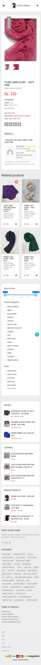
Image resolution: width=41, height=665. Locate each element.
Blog (3, 639)
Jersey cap (27, 567)
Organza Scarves (8, 580)
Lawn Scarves (9, 88)
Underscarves (12, 360)
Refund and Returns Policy (10, 619)
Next (35, 37)
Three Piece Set (8, 218)
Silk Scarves (20, 590)
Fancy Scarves (29, 212)
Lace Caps (10, 570)
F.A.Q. (3, 643)
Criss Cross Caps (8, 561)
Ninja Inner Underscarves (23, 577)
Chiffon (30, 554)
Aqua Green (11, 385)
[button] (16, 224)
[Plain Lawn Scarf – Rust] (11, 74)
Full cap (17, 564)
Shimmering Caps (15, 587)
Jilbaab (10, 332)
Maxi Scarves (32, 570)
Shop (3, 636)
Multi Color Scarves (30, 574)
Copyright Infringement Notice (11, 622)
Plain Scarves (7, 584)
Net (3, 577)
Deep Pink (12, 119)
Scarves (19, 88)
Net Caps (10, 577)
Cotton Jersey (20, 557)
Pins (27, 580)
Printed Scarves (19, 584)
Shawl (9, 353)
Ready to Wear (12, 346)
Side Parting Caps (8, 590)
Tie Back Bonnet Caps (9, 597)
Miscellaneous (12, 307)
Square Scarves (7, 593)
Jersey (19, 567)
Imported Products (14, 328)
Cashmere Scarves (19, 554)
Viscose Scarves (31, 600)
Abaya (9, 310)
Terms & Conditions (7, 614)
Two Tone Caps (7, 600)
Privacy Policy (6, 611)
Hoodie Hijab (12, 324)
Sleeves (29, 590)
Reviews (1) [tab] (8, 134)
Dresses (10, 321)
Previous (5, 37)
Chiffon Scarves (8, 214)
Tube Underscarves (25, 597)
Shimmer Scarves (29, 587)
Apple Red (11, 378)
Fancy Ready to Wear (23, 561)
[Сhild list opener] (13, 310)
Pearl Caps (20, 580)
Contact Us (5, 651)
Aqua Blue (11, 382)
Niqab (5, 216)
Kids (8, 335)
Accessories (11, 314)
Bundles (10, 317)
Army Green (11, 389)
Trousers (10, 357)
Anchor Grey (12, 374)
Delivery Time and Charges (10, 617)
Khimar (36, 567)
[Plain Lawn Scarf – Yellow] (6, 74)
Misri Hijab (11, 339)
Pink (18, 119)
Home (3, 632)
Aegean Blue (11, 371)
